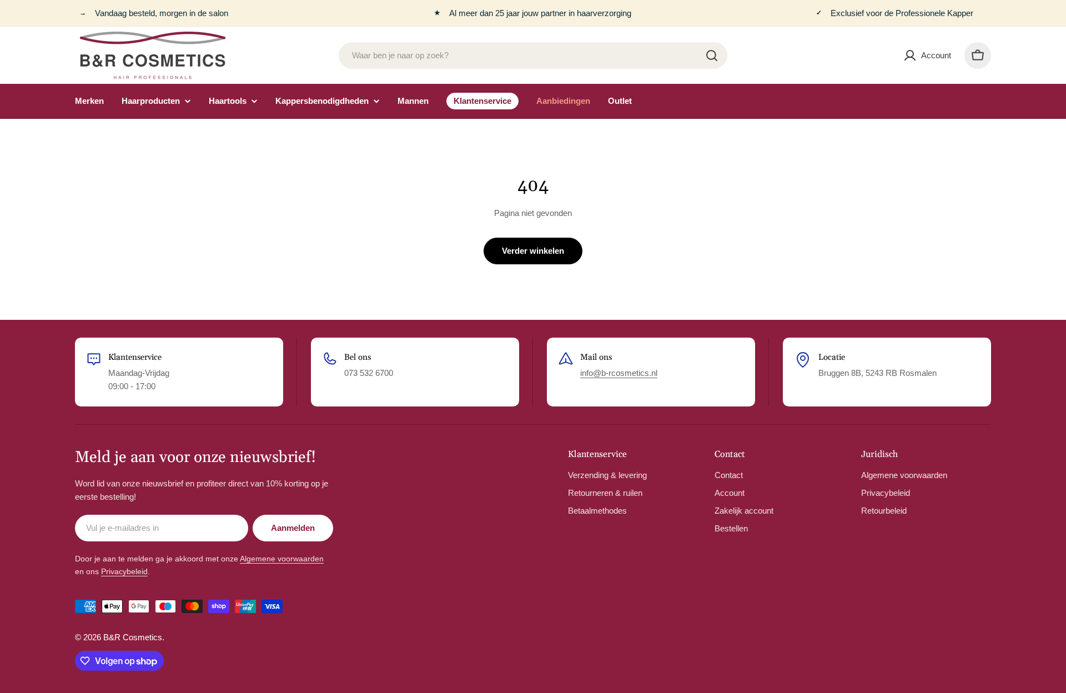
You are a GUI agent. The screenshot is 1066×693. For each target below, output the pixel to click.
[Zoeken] (711, 55)
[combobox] (533, 55)
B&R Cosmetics (132, 637)
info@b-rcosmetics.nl (618, 373)
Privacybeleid (124, 571)
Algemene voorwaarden (282, 558)
